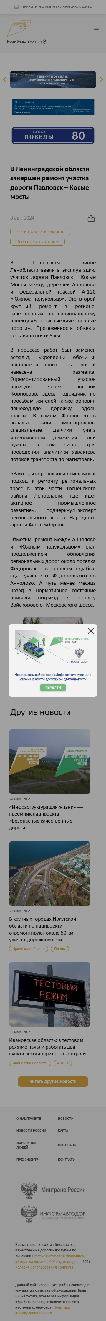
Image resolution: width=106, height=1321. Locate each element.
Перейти (53, 688)
